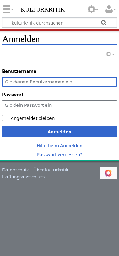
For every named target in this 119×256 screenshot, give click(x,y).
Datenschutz (15, 170)
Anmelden (59, 132)
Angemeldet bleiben (33, 118)
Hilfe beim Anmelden (59, 145)
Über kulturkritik (50, 170)
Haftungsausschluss (23, 176)
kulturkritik (43, 9)
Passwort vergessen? (59, 154)
